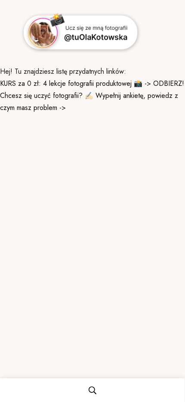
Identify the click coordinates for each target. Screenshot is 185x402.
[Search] (92, 390)
